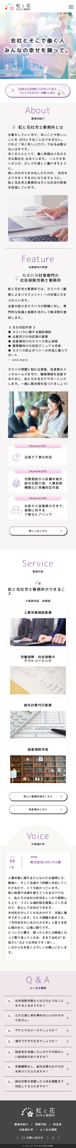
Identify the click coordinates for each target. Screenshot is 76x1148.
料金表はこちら (46, 809)
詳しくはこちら (46, 530)
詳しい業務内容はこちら (43, 796)
